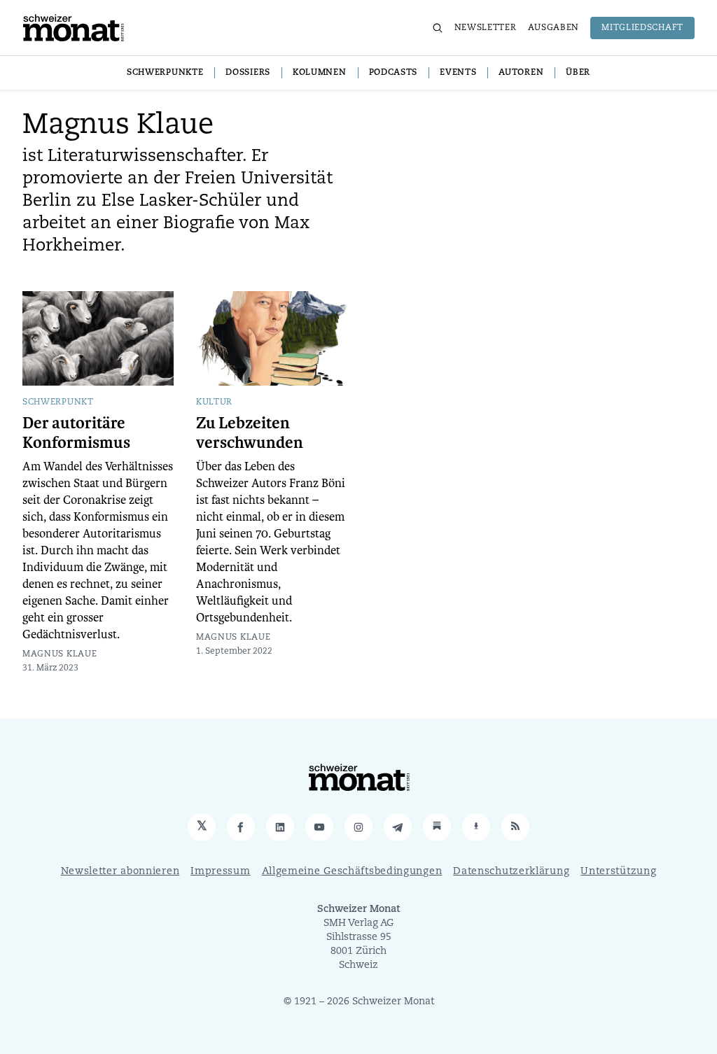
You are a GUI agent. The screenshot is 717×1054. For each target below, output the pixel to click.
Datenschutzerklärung (511, 871)
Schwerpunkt (58, 402)
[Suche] (437, 28)
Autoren (521, 73)
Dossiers (247, 73)
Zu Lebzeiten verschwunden (249, 433)
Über (578, 73)
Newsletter (485, 28)
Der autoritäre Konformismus (76, 433)
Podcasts (393, 73)
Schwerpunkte (165, 73)
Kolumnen (320, 73)
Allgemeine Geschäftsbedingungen (352, 871)
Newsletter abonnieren (120, 871)
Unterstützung (618, 871)
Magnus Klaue (59, 654)
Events (458, 73)
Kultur (214, 402)
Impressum (220, 871)
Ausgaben (554, 28)
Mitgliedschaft (642, 28)
